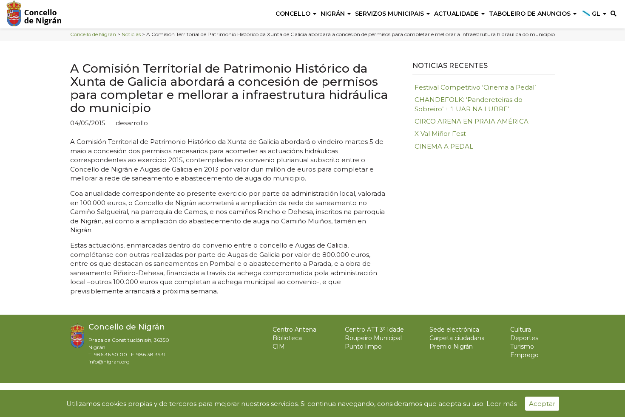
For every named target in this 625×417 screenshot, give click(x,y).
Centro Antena (294, 329)
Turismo (522, 346)
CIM (279, 346)
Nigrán (334, 13)
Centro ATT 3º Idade (374, 329)
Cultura (520, 329)
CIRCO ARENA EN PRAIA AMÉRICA (471, 121)
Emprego (524, 355)
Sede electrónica (454, 329)
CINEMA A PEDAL (444, 146)
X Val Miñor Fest (440, 134)
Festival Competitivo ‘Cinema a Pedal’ (475, 87)
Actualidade (457, 13)
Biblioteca (287, 338)
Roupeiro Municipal (373, 338)
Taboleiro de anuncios (530, 13)
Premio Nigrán (451, 346)
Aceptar (542, 404)
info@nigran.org (109, 361)
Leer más (501, 404)
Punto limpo (363, 346)
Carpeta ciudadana (457, 338)
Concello (294, 13)
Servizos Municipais (390, 13)
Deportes (524, 338)
